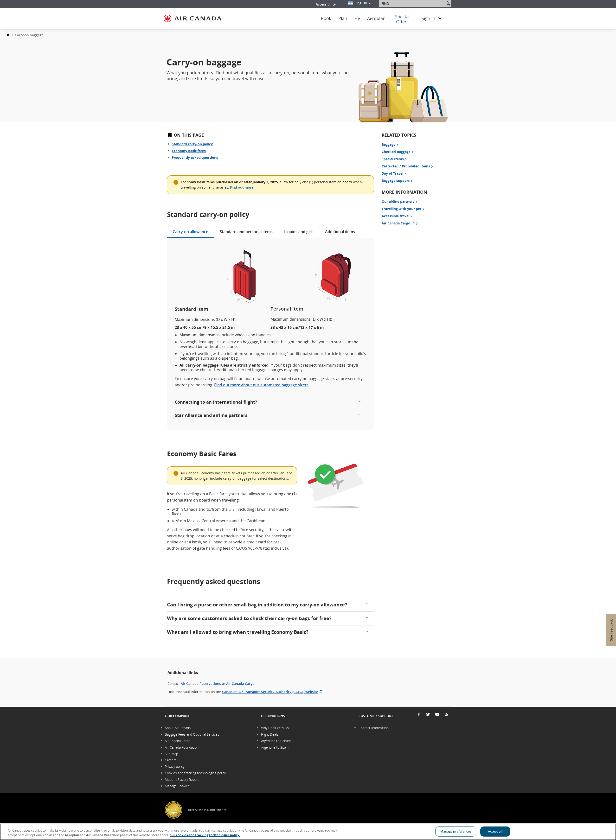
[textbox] (412, 3)
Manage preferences (455, 831)
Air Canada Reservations (201, 683)
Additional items (340, 231)
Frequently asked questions (195, 157)
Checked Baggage (396, 151)
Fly (357, 18)
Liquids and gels (299, 231)
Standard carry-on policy (192, 144)
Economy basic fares (189, 150)
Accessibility (326, 4)
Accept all (495, 831)
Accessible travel (395, 216)
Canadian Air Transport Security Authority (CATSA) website (272, 691)
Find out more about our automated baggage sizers (261, 385)
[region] (308, 831)
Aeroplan (376, 18)
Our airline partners (398, 201)
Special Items (393, 159)
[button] (448, 3)
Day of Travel (392, 173)
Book (326, 18)
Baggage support (396, 180)
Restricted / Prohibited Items (406, 166)
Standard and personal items (246, 231)
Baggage (388, 144)
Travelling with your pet (401, 208)
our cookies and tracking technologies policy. (205, 835)
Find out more (241, 187)
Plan (342, 18)
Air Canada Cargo (400, 223)
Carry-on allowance (190, 231)
